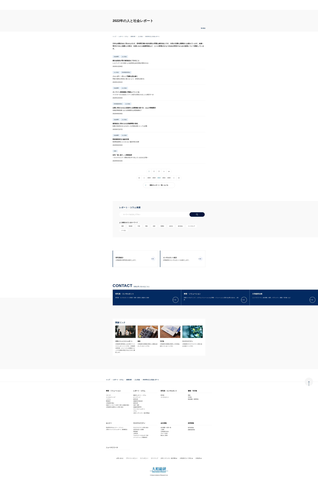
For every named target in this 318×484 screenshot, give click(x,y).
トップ (114, 36)
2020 (168, 178)
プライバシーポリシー (132, 458)
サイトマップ (154, 458)
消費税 (162, 226)
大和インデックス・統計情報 (168, 458)
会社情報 (164, 423)
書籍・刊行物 (192, 391)
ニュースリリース (112, 447)
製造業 (130, 226)
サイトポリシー (144, 458)
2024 (149, 178)
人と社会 (140, 36)
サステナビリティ (139, 423)
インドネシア (191, 226)
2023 (154, 178)
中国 (139, 226)
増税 (146, 226)
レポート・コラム (123, 36)
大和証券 (198, 458)
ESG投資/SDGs (126, 72)
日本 (115, 151)
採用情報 (191, 423)
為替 (154, 226)
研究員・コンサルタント (169, 391)
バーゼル (123, 230)
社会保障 (116, 56)
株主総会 (180, 226)
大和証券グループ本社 (185, 458)
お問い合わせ (119, 458)
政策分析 (133, 36)
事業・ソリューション (113, 391)
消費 (122, 226)
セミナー (109, 423)
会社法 (171, 226)
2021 (163, 178)
